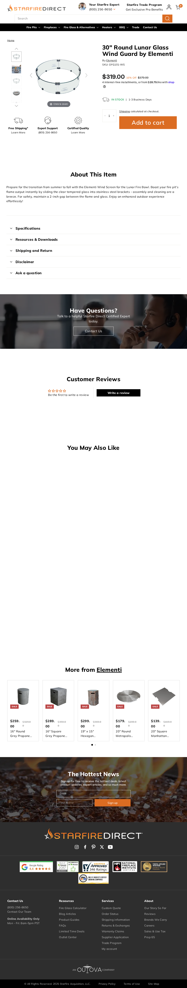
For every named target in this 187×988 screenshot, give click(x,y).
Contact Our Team (19, 911)
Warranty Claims (113, 931)
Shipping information (116, 919)
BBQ (122, 27)
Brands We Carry (155, 919)
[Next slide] (86, 75)
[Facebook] (85, 847)
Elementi (111, 60)
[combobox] (93, 19)
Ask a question (29, 273)
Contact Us (150, 27)
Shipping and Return (34, 250)
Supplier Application (115, 937)
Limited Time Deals (71, 931)
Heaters (107, 27)
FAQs (62, 925)
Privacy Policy (107, 983)
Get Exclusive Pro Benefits (144, 9)
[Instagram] (76, 847)
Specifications (28, 228)
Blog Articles (67, 914)
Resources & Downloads (37, 239)
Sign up (113, 803)
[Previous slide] (31, 75)
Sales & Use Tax (154, 931)
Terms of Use (132, 983)
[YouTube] (110, 847)
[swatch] (16, 56)
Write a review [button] (119, 393)
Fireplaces (50, 27)
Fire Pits (31, 27)
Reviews (149, 914)
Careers (149, 925)
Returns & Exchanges (116, 925)
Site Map (153, 983)
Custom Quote (111, 908)
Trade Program (111, 943)
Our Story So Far (155, 908)
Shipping (124, 111)
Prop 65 (149, 937)
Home (10, 40)
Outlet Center (68, 937)
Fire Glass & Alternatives (80, 27)
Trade (135, 27)
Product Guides (69, 919)
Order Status (110, 914)
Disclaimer (25, 262)
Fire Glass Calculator (72, 908)
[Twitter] (102, 847)
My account (109, 949)
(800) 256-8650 (17, 907)
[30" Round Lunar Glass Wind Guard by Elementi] (16, 81)
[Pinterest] (93, 847)
